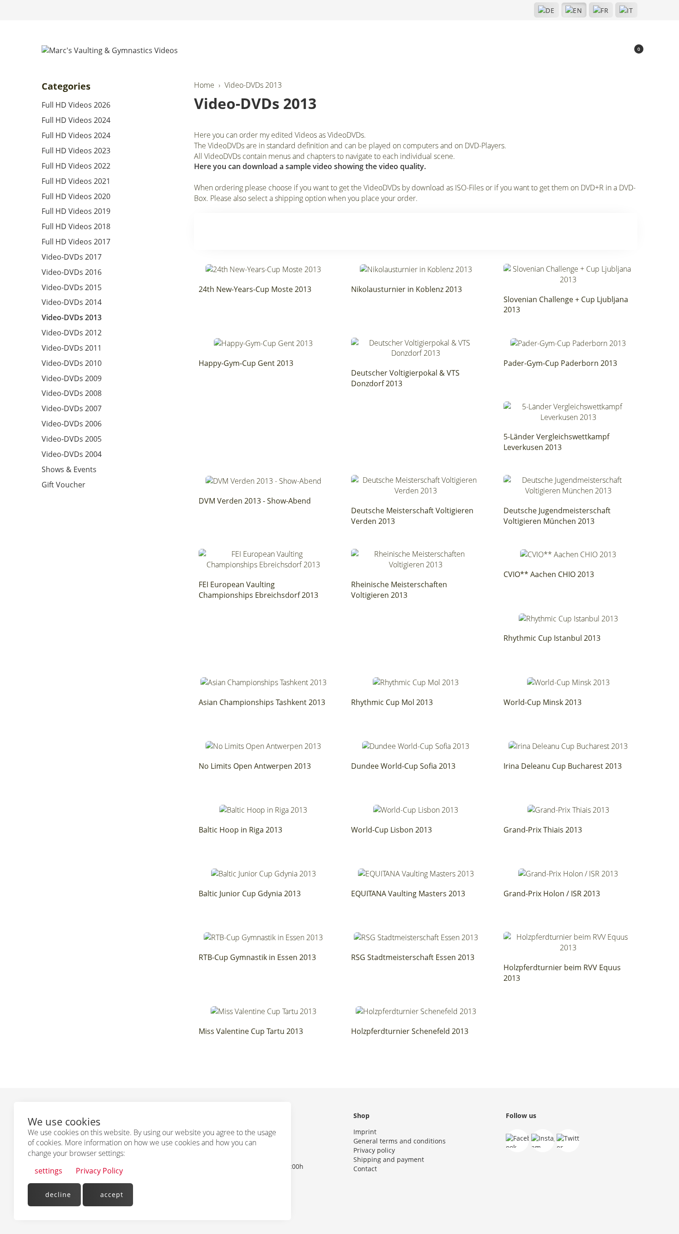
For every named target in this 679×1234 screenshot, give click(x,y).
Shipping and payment (388, 1159)
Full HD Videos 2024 (76, 120)
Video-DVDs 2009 (72, 378)
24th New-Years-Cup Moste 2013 (255, 289)
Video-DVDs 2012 (72, 333)
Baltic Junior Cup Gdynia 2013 (250, 893)
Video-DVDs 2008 (72, 393)
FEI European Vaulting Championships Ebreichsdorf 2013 (258, 589)
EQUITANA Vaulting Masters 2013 (408, 893)
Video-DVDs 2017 (72, 257)
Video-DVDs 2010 (72, 363)
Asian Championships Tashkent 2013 (262, 702)
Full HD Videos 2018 (76, 226)
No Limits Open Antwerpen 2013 (255, 766)
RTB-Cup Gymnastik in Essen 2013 (257, 957)
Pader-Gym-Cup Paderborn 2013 (560, 363)
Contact (365, 1168)
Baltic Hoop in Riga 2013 (240, 830)
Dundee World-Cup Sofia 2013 (403, 766)
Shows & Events (69, 469)
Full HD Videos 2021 (76, 181)
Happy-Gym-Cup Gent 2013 (246, 363)
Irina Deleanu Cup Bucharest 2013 (562, 766)
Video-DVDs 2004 (72, 454)
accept (110, 1194)
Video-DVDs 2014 (72, 302)
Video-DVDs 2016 (72, 272)
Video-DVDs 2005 (72, 439)
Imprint (364, 1131)
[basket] (633, 50)
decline (57, 1194)
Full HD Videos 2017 (76, 242)
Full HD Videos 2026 (76, 105)
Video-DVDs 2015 (72, 287)
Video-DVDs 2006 (72, 424)
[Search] (602, 50)
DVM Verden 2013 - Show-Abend (255, 501)
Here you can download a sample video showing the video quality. (310, 166)
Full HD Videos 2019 (76, 211)
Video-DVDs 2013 (255, 103)
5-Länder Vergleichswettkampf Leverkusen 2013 (556, 442)
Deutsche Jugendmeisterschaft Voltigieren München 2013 (557, 515)
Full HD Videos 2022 (76, 166)
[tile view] (610, 231)
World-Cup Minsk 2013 (542, 702)
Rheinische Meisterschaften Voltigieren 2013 (399, 589)
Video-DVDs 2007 (72, 408)
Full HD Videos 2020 (76, 196)
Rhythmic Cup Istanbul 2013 (551, 638)
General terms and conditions (399, 1141)
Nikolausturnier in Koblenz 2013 (406, 289)
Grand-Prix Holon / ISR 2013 (551, 893)
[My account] (617, 50)
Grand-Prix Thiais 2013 (542, 830)
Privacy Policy (98, 1171)
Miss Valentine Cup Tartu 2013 (251, 1031)
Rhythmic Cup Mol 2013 (392, 702)
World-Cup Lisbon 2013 (391, 830)
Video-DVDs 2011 (72, 348)
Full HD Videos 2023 (76, 151)
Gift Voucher (63, 485)
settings (47, 1171)
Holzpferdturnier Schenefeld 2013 (409, 1031)
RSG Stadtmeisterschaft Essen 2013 (412, 957)
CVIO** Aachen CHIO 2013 (548, 574)
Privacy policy (374, 1150)
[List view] (626, 231)
